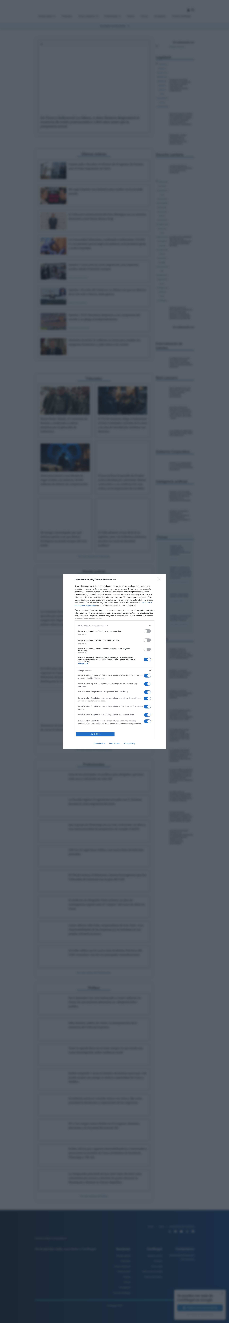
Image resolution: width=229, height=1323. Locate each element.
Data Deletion (99, 743)
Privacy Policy (129, 743)
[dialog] (114, 661)
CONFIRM (95, 734)
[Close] (160, 579)
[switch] (147, 631)
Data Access (114, 743)
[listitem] (114, 625)
